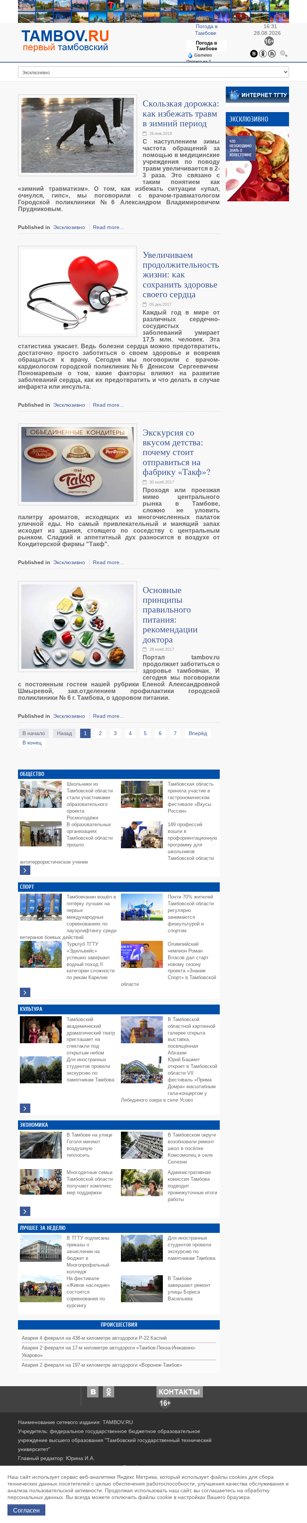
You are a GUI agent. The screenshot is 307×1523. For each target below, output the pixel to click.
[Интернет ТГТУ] (257, 94)
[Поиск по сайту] (284, 53)
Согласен (26, 1509)
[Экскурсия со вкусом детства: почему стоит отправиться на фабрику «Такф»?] (77, 464)
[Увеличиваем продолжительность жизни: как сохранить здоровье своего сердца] (77, 291)
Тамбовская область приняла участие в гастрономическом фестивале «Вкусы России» (191, 798)
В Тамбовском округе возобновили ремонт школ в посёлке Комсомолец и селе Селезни (192, 1148)
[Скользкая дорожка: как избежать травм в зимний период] (77, 135)
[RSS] (272, 53)
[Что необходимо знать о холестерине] (263, 163)
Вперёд (198, 733)
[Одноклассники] (263, 53)
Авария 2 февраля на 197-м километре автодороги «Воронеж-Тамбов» (102, 1365)
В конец (32, 743)
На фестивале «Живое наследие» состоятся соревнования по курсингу (88, 1292)
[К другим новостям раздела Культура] (25, 1108)
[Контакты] (179, 1391)
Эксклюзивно (69, 227)
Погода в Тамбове (206, 45)
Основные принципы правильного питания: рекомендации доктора (170, 614)
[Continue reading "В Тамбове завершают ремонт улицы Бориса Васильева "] (143, 1292)
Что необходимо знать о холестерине (241, 148)
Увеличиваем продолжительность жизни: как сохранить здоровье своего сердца (181, 274)
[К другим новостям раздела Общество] (25, 870)
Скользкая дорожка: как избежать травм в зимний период (181, 113)
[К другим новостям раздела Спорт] (25, 992)
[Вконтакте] (254, 53)
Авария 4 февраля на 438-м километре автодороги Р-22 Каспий (94, 1338)
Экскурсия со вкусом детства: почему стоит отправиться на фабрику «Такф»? (176, 452)
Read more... (108, 227)
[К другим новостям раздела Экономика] (25, 1211)
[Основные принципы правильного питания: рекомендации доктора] (77, 626)
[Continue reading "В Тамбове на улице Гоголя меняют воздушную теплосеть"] (42, 1148)
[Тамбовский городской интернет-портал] (65, 41)
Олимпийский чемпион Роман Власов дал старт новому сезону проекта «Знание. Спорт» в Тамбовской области (168, 964)
